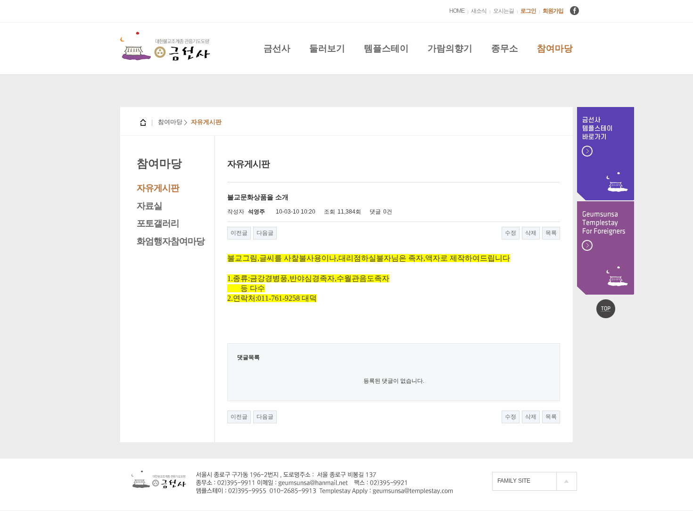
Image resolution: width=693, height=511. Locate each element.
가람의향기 (450, 48)
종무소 (504, 48)
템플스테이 (386, 48)
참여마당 (555, 48)
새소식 (479, 11)
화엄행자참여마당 (171, 241)
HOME (456, 11)
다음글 (264, 233)
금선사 (277, 48)
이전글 (239, 233)
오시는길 (503, 11)
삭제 (530, 233)
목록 (551, 233)
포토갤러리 (158, 223)
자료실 (149, 206)
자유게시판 (158, 188)
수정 (510, 233)
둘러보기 (327, 48)
